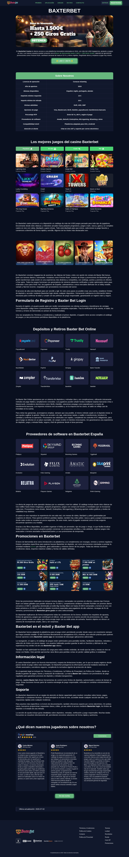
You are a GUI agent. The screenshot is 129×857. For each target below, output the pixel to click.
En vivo (50, 148)
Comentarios (102, 736)
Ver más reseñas (64, 796)
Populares (26, 148)
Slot (100, 148)
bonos (33, 547)
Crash (75, 148)
